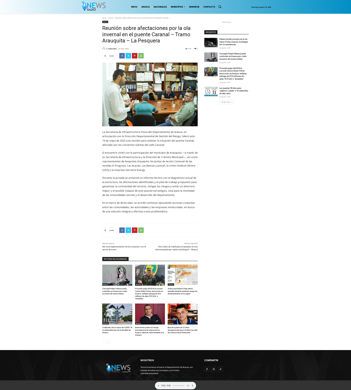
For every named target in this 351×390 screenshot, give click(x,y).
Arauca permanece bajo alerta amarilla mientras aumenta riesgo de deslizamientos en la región (182, 291)
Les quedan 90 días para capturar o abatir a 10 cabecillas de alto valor (233, 91)
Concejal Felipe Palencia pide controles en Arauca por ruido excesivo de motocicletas (114, 291)
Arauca (111, 18)
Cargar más (225, 102)
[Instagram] (213, 369)
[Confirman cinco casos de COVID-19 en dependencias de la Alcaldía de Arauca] (117, 314)
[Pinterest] (134, 55)
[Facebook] (122, 55)
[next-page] (108, 341)
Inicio (104, 18)
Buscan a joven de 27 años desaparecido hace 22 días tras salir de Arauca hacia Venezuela (182, 329)
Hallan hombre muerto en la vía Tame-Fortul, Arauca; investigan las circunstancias (233, 42)
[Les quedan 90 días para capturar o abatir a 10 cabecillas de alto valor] (211, 91)
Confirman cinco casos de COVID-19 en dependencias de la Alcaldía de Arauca (117, 329)
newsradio (112, 49)
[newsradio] (104, 48)
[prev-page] (104, 341)
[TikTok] (220, 369)
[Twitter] (128, 55)
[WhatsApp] (141, 55)
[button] (219, 6)
